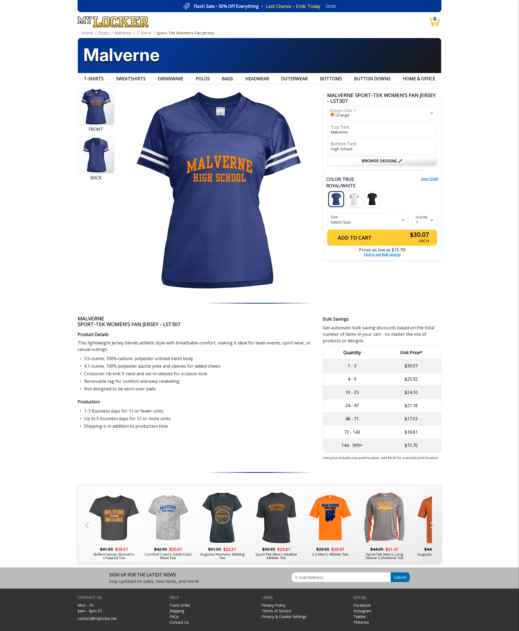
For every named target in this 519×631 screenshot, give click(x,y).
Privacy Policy (273, 605)
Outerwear (294, 79)
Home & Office (419, 79)
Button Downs (372, 79)
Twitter (360, 616)
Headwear (257, 79)
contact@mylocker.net (97, 618)
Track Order (179, 605)
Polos (203, 79)
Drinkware (170, 79)
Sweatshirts (131, 79)
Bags (227, 79)
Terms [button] (330, 6)
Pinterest (361, 622)
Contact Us (179, 622)
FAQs (174, 616)
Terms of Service (276, 610)
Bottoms (331, 79)
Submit (400, 577)
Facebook (362, 605)
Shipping (176, 610)
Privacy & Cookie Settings (284, 616)
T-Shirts (94, 79)
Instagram (362, 610)
